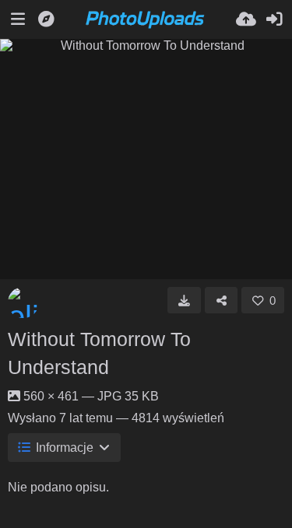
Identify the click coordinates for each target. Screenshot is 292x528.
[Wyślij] (246, 19)
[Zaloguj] (274, 19)
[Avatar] (23, 302)
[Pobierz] (184, 300)
